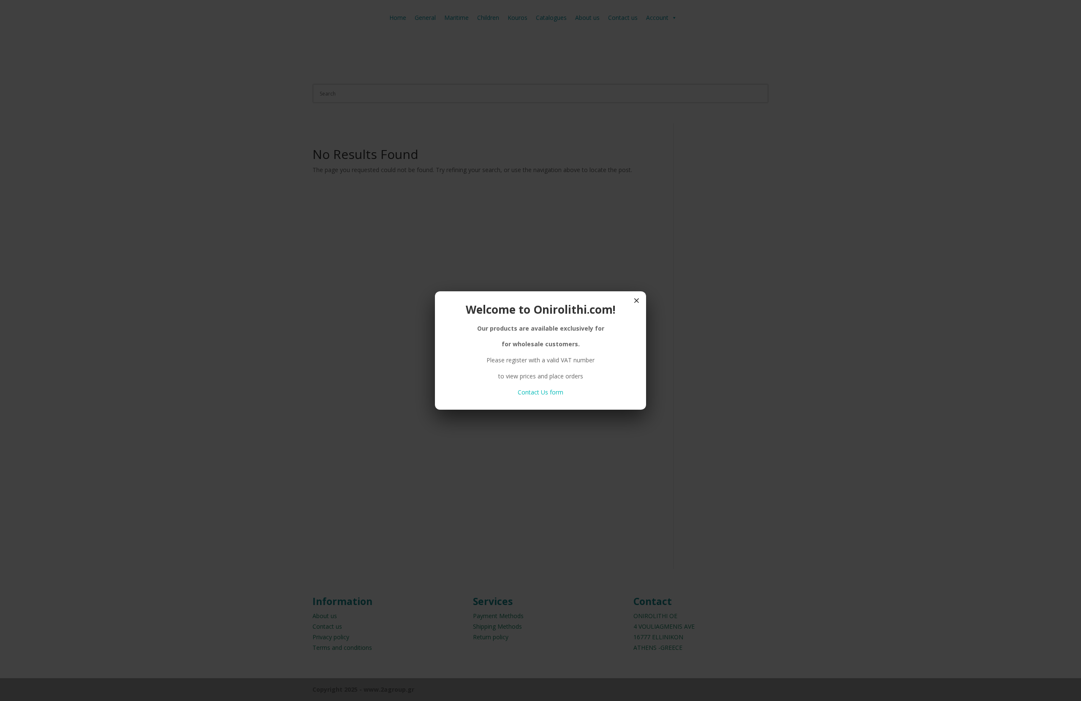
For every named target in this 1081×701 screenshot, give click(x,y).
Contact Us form (540, 392)
